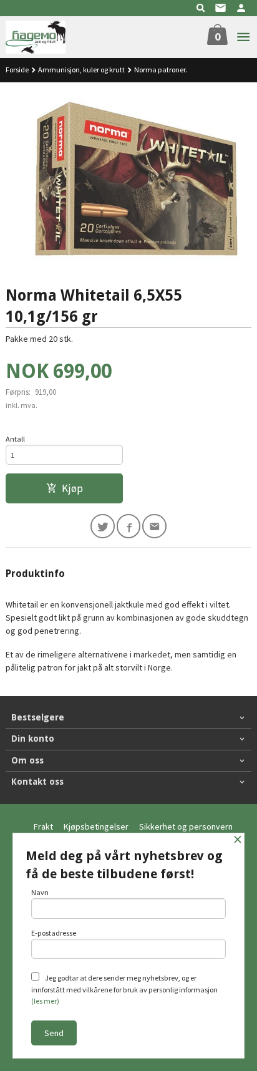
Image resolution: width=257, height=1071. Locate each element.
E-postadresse (53, 933)
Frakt (43, 826)
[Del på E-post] (154, 526)
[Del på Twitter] (102, 526)
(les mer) (45, 1001)
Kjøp (72, 488)
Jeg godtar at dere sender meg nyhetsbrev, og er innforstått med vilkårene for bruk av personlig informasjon (124, 989)
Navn (40, 892)
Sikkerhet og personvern (186, 826)
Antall (15, 438)
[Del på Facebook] (129, 526)
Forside (17, 69)
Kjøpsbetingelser (96, 826)
